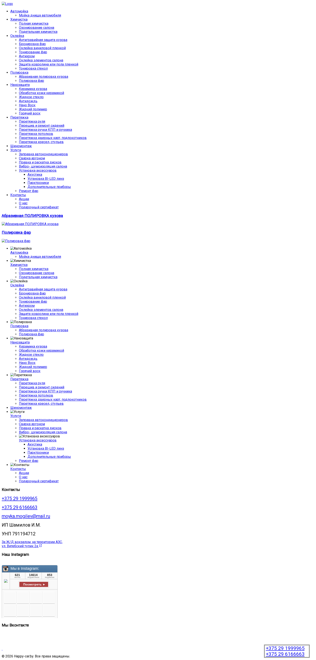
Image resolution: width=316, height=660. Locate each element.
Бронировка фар (32, 44)
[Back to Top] (2, 649)
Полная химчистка (33, 23)
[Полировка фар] (16, 241)
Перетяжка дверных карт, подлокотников (53, 138)
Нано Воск (27, 105)
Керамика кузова (33, 89)
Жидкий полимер (33, 109)
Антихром (27, 56)
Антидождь (28, 101)
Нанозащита (20, 85)
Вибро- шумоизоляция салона (43, 166)
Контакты (18, 195)
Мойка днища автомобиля (40, 15)
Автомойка (19, 11)
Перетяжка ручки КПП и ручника (45, 130)
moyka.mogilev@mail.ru (26, 516)
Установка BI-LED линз (46, 179)
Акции (24, 199)
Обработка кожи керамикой (41, 93)
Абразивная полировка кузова (43, 77)
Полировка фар (31, 81)
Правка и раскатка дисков (40, 162)
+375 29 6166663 (285, 654)
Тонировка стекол (33, 68)
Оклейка (17, 36)
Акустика (35, 175)
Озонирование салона (36, 28)
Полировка (19, 72)
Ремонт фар (28, 191)
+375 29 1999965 (285, 648)
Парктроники (38, 183)
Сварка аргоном (32, 158)
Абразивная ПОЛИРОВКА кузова (32, 215)
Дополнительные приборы (49, 187)
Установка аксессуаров (38, 170)
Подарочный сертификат (39, 207)
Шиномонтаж (21, 146)
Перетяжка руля (32, 121)
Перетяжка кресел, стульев (41, 142)
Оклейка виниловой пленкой (42, 48)
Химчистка (19, 19)
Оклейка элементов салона (41, 60)
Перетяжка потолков (36, 134)
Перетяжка (19, 117)
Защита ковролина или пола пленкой (48, 64)
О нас (23, 203)
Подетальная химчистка (38, 32)
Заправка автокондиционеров (43, 154)
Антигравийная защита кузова (43, 40)
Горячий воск (29, 113)
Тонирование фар (33, 52)
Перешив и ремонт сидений (41, 126)
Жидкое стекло (31, 97)
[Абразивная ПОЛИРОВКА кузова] (30, 224)
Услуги (15, 150)
